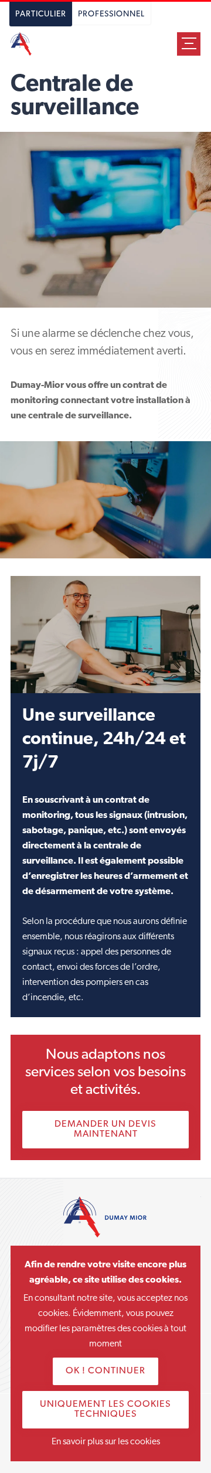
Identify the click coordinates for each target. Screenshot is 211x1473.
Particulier (40, 14)
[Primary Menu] (188, 44)
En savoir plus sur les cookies (106, 1442)
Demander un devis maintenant (105, 1129)
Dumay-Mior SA (27, 44)
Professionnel (111, 14)
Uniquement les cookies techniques (105, 1409)
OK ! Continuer (105, 1371)
